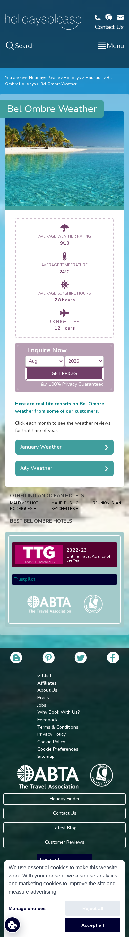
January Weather (41, 447)
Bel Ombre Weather (58, 83)
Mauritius (94, 77)
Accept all (92, 925)
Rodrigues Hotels (29, 508)
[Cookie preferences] (12, 925)
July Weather (36, 468)
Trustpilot (24, 579)
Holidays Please (44, 77)
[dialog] (64, 898)
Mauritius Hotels (69, 503)
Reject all (92, 908)
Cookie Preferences (57, 749)
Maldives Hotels (27, 503)
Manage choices (27, 908)
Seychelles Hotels (71, 508)
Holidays (72, 77)
